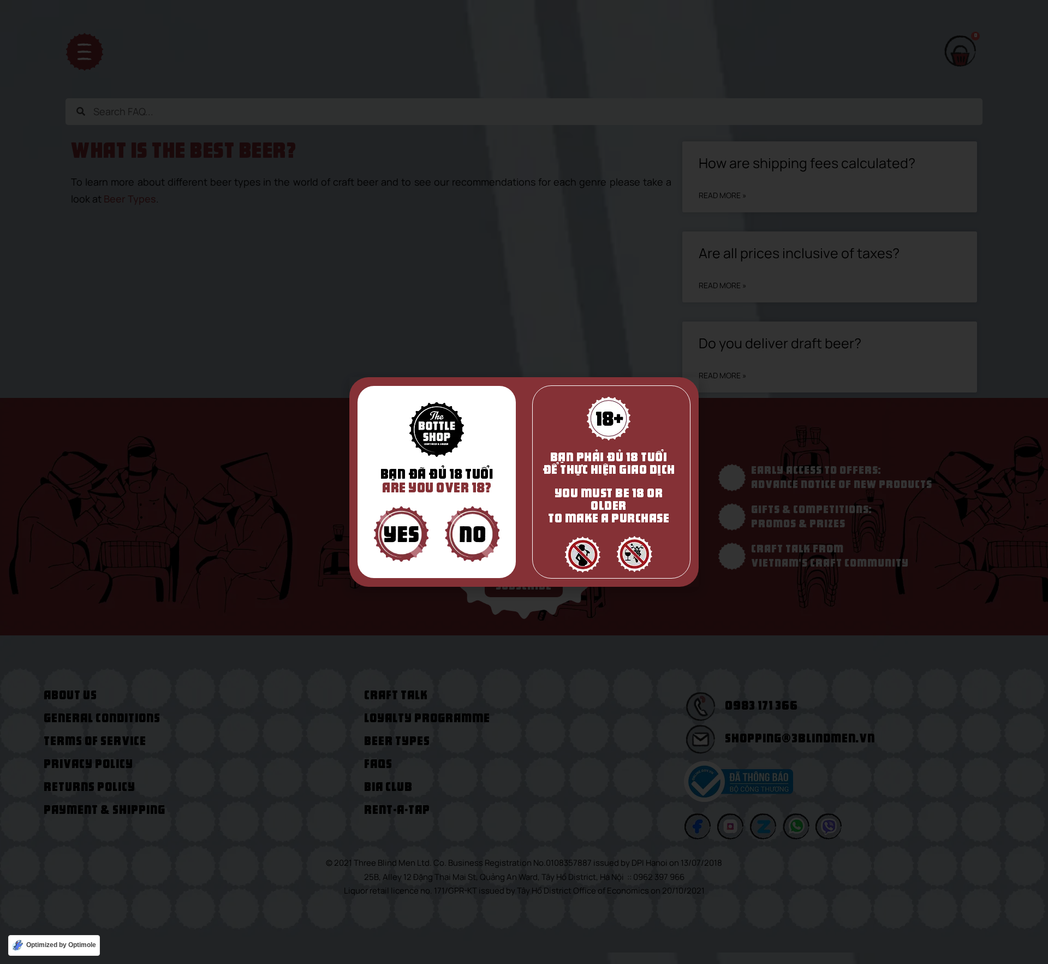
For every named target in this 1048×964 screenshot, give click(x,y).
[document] (524, 482)
